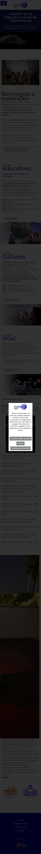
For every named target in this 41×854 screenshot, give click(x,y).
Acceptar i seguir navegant (20, 438)
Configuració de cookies (20, 448)
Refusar (20, 443)
